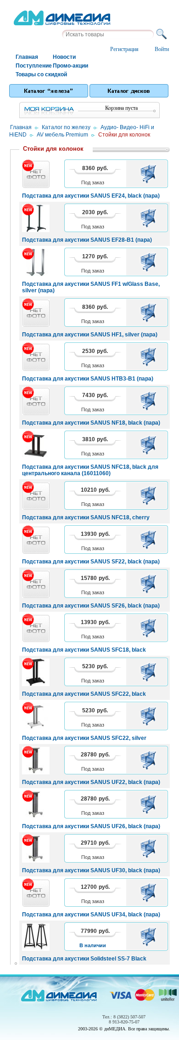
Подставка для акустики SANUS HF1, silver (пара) (89, 334)
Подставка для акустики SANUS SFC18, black (84, 650)
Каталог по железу (66, 127)
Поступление (34, 66)
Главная (27, 57)
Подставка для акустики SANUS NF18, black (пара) (91, 423)
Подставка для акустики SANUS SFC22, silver (84, 738)
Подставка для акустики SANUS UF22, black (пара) (91, 782)
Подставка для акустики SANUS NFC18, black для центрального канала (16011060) (90, 470)
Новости (64, 57)
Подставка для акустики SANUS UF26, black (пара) (91, 826)
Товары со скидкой (34, 74)
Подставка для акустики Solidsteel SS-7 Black (84, 958)
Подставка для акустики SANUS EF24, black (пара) (91, 196)
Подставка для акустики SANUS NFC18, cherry (86, 517)
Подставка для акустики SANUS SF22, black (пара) (91, 561)
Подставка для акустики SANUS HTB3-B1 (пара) (87, 378)
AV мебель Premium (62, 134)
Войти (162, 49)
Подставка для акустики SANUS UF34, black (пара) (91, 914)
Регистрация (124, 49)
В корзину (150, 173)
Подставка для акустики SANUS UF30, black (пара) (91, 870)
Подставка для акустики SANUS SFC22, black (84, 694)
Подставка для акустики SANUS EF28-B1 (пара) (87, 240)
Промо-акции (70, 66)
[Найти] (163, 34)
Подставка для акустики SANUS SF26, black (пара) (91, 605)
